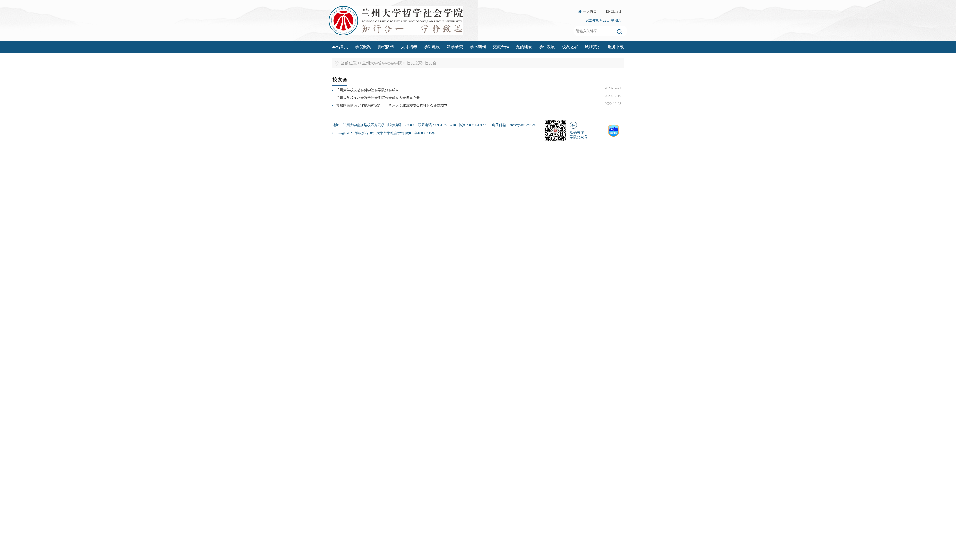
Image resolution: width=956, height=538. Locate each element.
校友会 (430, 63)
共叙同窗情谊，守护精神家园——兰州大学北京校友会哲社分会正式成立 (392, 105)
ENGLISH (613, 11)
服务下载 (616, 47)
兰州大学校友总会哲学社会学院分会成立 (367, 90)
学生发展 (547, 47)
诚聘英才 (593, 47)
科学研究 (455, 47)
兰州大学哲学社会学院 (382, 63)
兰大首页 (590, 11)
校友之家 (570, 47)
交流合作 (501, 47)
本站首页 (340, 47)
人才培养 (409, 47)
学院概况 (363, 47)
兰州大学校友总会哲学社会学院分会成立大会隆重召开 (378, 98)
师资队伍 (386, 47)
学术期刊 (478, 47)
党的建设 (524, 47)
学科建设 (432, 47)
